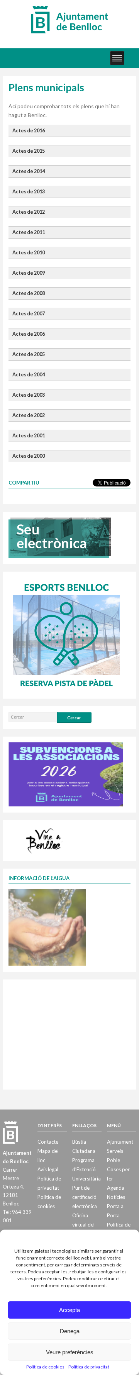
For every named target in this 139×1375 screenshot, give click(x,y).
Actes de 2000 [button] (28, 456)
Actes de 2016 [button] (28, 131)
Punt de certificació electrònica (84, 1197)
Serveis (115, 1151)
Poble (113, 1160)
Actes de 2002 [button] (28, 415)
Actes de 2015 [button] (28, 151)
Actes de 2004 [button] (28, 375)
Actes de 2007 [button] (28, 314)
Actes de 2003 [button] (28, 395)
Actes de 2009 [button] (28, 273)
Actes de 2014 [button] (28, 171)
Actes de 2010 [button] (28, 253)
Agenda (115, 1188)
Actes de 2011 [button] (28, 232)
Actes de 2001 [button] (28, 436)
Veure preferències (69, 1352)
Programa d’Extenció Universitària (86, 1169)
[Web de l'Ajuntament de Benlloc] (69, 19)
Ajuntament (120, 1142)
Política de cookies (45, 1367)
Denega (70, 1331)
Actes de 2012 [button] (28, 212)
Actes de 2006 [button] (28, 334)
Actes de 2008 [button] (28, 293)
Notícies (116, 1197)
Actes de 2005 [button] (28, 354)
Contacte (47, 1142)
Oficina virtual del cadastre (83, 1224)
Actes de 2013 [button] (28, 192)
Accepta (69, 1310)
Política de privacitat (88, 1367)
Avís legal (47, 1169)
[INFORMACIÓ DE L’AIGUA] (47, 926)
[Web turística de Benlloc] (44, 840)
